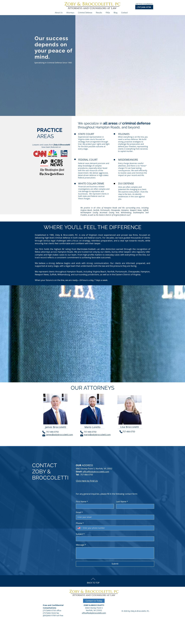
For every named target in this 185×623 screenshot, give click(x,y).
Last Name (122, 501)
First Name (82, 501)
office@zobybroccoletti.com (96, 471)
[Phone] (43, 432)
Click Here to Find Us (87, 480)
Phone (80, 523)
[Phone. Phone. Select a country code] (80, 528)
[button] (99, 12)
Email (79, 512)
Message (81, 544)
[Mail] (43, 435)
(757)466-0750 (49, 610)
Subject (80, 534)
